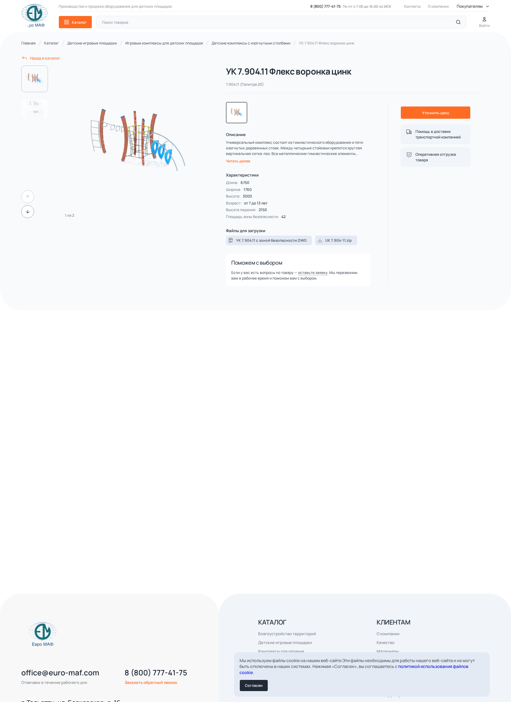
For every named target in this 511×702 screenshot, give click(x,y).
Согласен (254, 685)
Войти (484, 25)
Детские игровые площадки (285, 642)
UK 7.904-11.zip (338, 240)
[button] (27, 196)
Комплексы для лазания (281, 651)
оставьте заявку (312, 272)
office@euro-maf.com (60, 672)
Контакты (412, 6)
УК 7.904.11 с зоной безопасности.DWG (271, 240)
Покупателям (470, 6)
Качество (385, 642)
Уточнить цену (435, 112)
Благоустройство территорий (287, 634)
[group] (137, 141)
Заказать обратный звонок (151, 682)
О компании (438, 6)
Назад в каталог (45, 58)
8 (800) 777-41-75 (325, 6)
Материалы (388, 651)
